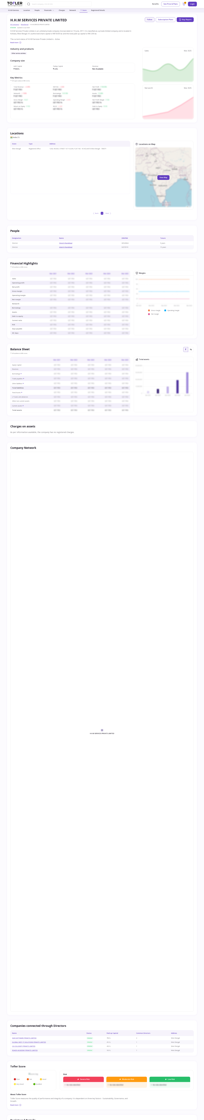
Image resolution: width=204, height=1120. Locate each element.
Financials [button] (49, 11)
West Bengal (24, 24)
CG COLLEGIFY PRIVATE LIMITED (23, 1046)
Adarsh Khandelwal (65, 247)
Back (96, 213)
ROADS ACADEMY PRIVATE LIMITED (25, 1050)
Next (107, 213)
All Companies (14, 24)
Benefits (155, 4)
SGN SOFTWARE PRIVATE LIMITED (24, 1038)
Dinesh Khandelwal (65, 243)
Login (192, 4)
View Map (163, 177)
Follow (149, 19)
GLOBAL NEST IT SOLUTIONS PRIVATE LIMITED (29, 1042)
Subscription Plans (165, 19)
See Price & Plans (171, 4)
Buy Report (187, 19)
